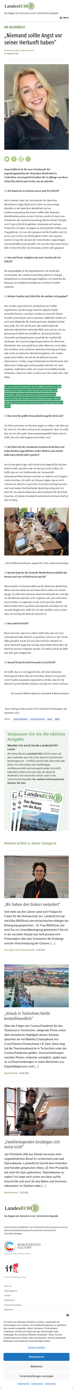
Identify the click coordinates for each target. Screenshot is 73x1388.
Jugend (49, 719)
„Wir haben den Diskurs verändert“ (32, 904)
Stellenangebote (10, 1290)
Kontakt (7, 1295)
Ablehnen (36, 1366)
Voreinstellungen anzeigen (36, 1376)
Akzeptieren (36, 1356)
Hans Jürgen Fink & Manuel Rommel (19, 950)
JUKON (57, 719)
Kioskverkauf (9, 1300)
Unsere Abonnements (12, 1305)
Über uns (7, 1286)
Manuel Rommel (11, 1073)
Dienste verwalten (36, 1347)
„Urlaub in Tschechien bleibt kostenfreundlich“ (27, 1016)
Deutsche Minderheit (20, 719)
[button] (67, 1315)
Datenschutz (23, 1383)
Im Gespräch (14, 27)
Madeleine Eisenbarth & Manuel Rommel (19, 50)
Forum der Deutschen (37, 719)
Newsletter (8, 1309)
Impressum (50, 1383)
